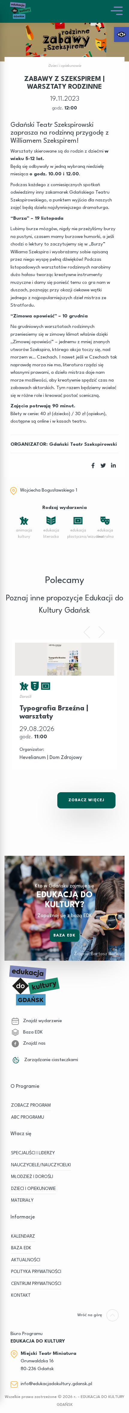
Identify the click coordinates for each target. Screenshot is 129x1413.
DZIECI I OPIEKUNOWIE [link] (33, 1189)
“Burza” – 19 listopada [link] (36, 218)
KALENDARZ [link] (23, 1236)
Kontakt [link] (21, 1295)
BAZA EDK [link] (21, 1248)
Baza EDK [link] (64, 935)
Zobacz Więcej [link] (86, 800)
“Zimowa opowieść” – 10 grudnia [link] (49, 316)
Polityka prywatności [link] (36, 1272)
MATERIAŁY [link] (22, 1200)
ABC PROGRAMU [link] (27, 1117)
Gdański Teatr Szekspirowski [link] (83, 444)
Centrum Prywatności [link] (36, 1284)
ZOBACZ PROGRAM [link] (31, 1105)
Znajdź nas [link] (34, 1043)
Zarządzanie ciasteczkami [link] (50, 1060)
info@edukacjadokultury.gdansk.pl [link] (56, 1384)
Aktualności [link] (25, 1260)
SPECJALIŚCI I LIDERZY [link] (33, 1153)
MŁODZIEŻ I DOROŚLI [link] (32, 1177)
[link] (121, 34)
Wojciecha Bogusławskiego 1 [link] (48, 490)
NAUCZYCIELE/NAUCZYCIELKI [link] (41, 1165)
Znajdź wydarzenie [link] (42, 1021)
